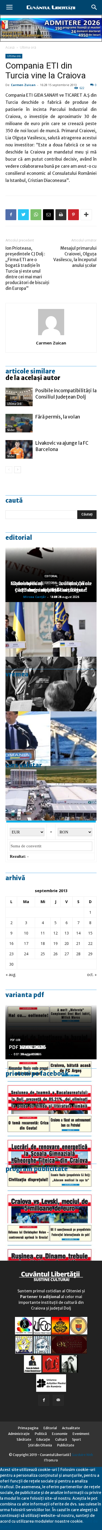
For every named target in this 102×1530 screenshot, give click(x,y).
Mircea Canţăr (34, 597)
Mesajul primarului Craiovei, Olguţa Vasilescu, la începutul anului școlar (75, 257)
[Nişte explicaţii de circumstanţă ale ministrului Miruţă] (51, 738)
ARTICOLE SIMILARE (30, 371)
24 (26, 953)
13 (66, 933)
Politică (41, 1434)
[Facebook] (43, 1400)
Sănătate (24, 1439)
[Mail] (58, 1400)
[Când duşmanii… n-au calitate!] (51, 793)
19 (55, 943)
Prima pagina (28, 1428)
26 (55, 953)
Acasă (10, 47)
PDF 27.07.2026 (27, 1047)
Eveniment (81, 1434)
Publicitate (65, 1445)
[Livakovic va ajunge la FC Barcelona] (19, 449)
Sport (76, 1439)
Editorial (18, 537)
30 (11, 964)
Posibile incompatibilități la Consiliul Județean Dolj (66, 394)
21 (78, 943)
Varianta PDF (24, 995)
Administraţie (19, 1434)
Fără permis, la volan (57, 417)
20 (66, 943)
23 (11, 953)
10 (26, 933)
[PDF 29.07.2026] (51, 1196)
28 (78, 953)
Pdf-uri (15, 1040)
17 (26, 943)
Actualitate (71, 1428)
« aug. (11, 974)
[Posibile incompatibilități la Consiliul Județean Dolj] (19, 397)
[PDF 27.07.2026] (51, 1250)
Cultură (61, 1439)
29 (90, 953)
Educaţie (43, 1439)
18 (43, 943)
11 (43, 933)
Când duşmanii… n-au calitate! (51, 590)
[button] (94, 7)
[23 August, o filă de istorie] (51, 684)
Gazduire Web (82, 1455)
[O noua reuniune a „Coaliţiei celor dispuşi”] (51, 629)
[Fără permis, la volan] (19, 423)
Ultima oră (28, 47)
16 (11, 943)
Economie (59, 1434)
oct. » (92, 974)
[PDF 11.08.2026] (51, 1086)
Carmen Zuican (23, 85)
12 (55, 933)
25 (43, 953)
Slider (11, 430)
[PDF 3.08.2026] (51, 1141)
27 (66, 953)
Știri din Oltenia (40, 1445)
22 (90, 943)
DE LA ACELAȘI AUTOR (32, 378)
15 (90, 933)
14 (78, 933)
